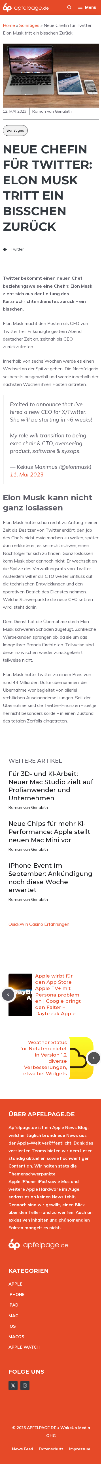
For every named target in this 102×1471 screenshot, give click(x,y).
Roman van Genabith (28, 807)
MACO (15, 1336)
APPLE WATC (22, 1347)
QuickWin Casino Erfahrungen (38, 924)
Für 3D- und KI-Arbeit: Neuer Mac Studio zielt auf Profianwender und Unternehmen (50, 786)
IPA (11, 1305)
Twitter (17, 249)
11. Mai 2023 (27, 474)
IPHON (15, 1294)
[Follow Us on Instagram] (24, 1385)
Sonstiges (15, 130)
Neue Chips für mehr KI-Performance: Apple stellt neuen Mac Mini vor (49, 832)
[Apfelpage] (26, 7)
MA (11, 1315)
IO (10, 1326)
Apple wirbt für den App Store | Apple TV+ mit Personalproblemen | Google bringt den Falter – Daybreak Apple (58, 994)
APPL (14, 1284)
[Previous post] (8, 995)
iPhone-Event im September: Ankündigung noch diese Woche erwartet (50, 878)
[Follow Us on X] (13, 1385)
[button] (69, 7)
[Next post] (94, 1058)
